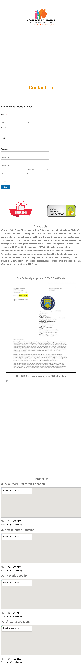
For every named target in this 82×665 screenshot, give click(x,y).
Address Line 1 (6, 157)
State (28, 173)
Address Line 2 (6, 165)
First (2, 123)
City (2, 173)
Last (27, 123)
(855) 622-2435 (14, 521)
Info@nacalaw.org (14, 524)
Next (5, 187)
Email (3, 138)
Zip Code (4, 181)
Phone (3, 127)
